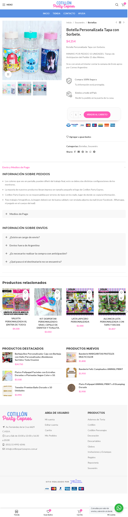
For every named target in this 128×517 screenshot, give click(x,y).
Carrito (48, 430)
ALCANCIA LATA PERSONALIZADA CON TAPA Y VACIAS (112, 321)
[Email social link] (79, 152)
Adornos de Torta (96, 419)
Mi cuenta (50, 419)
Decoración (93, 435)
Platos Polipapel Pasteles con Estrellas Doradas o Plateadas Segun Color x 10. (35, 374)
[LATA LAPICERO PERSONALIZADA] (80, 302)
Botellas (92, 22)
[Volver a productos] (120, 22)
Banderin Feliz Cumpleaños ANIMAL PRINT (101, 369)
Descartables (94, 441)
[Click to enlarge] (8, 74)
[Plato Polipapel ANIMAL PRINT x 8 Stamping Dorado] (71, 388)
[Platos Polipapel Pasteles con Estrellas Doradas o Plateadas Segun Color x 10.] (7, 376)
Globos (91, 446)
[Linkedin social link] (87, 152)
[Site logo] (64, 4)
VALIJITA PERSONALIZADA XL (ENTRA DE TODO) (16, 321)
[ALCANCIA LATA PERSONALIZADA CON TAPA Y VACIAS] (112, 302)
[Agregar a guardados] (25, 292)
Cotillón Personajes (97, 430)
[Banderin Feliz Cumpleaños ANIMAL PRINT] (71, 373)
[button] (5, 50)
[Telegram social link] (94, 152)
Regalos (92, 457)
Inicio (69, 22)
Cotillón (91, 424)
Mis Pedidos (51, 435)
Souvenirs (80, 22)
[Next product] (124, 22)
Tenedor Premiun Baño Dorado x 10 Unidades (33, 389)
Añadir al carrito (97, 114)
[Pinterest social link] (83, 152)
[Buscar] (117, 5)
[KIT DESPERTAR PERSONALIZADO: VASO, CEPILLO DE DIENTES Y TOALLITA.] (48, 302)
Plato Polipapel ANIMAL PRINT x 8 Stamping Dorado (102, 386)
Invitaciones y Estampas (99, 451)
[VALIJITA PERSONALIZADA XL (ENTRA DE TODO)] (16, 301)
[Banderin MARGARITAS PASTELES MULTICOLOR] (71, 357)
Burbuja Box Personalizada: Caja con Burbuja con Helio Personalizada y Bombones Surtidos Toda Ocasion (38, 356)
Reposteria (93, 462)
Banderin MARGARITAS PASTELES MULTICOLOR (96, 355)
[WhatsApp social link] (90, 152)
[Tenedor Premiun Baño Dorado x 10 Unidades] (7, 391)
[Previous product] (116, 22)
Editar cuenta (51, 424)
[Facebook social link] (75, 152)
